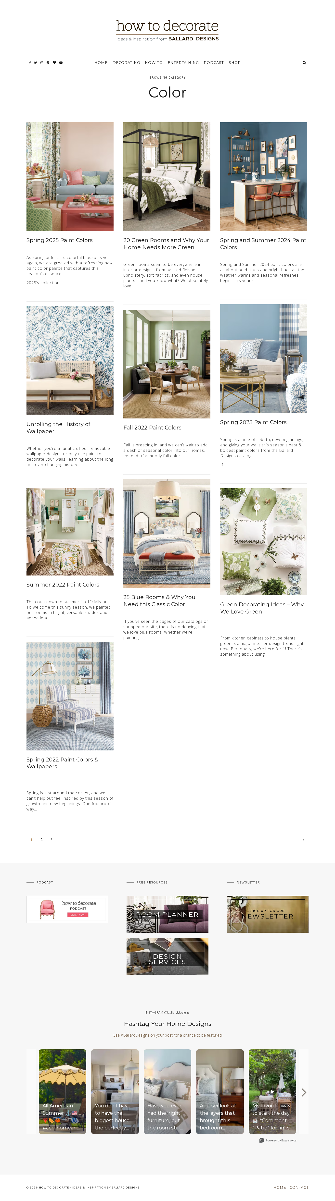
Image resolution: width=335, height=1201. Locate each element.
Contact (299, 1187)
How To (154, 63)
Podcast (214, 63)
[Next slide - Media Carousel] (304, 1092)
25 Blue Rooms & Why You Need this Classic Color (159, 601)
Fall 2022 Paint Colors (152, 427)
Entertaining (183, 63)
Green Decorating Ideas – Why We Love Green (262, 608)
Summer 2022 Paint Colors (62, 584)
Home (101, 63)
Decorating (126, 63)
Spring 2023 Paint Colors (253, 422)
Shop (235, 63)
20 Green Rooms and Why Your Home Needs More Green (166, 244)
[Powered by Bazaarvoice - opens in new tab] (277, 1141)
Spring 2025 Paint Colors (59, 240)
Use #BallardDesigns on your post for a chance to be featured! (167, 1035)
